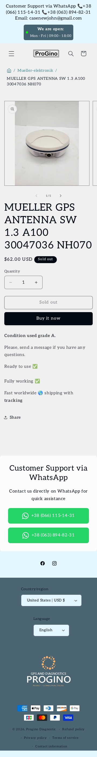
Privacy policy (35, 738)
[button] (11, 53)
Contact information (51, 746)
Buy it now (48, 318)
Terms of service (65, 738)
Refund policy (73, 729)
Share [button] (15, 417)
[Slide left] (36, 196)
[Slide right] (61, 196)
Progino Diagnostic (41, 729)
